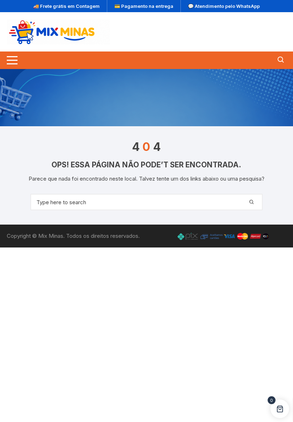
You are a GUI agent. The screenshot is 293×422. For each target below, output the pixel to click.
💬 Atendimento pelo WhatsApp (224, 6)
